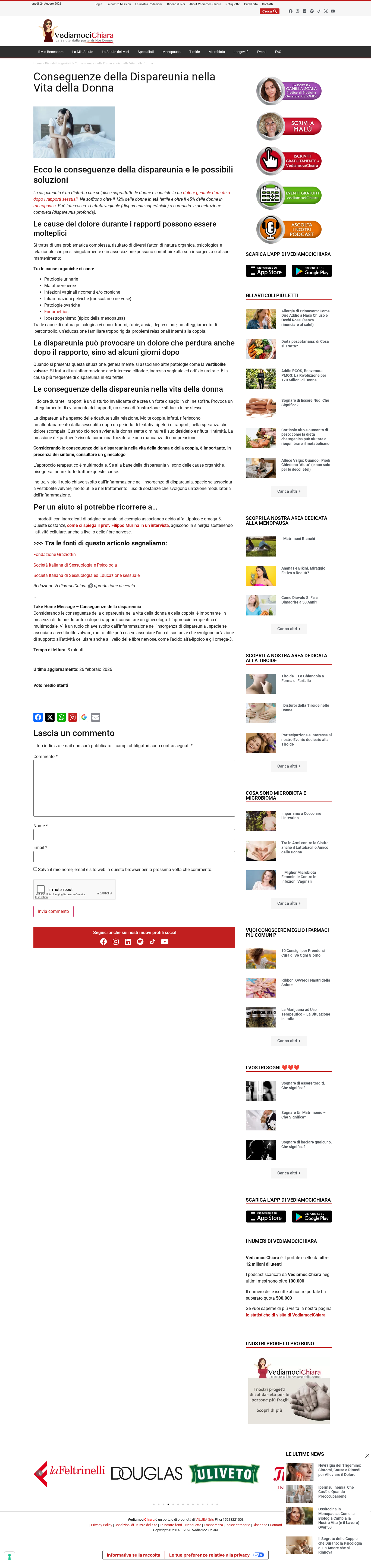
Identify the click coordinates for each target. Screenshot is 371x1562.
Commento (45, 757)
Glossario (260, 1525)
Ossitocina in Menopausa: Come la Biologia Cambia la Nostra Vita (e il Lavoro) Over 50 (338, 1518)
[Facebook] (291, 11)
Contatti (276, 1525)
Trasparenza (213, 1525)
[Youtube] (333, 11)
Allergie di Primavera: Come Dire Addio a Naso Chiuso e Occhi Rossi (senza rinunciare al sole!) (305, 318)
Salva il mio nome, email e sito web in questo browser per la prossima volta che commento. (125, 870)
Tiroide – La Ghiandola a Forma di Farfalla (302, 678)
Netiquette (193, 1525)
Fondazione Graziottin (54, 554)
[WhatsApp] (61, 717)
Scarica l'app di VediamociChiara (288, 254)
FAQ (278, 52)
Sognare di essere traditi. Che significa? (303, 1085)
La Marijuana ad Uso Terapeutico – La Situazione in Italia (305, 1014)
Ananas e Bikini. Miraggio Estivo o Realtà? (303, 570)
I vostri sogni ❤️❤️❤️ (273, 1067)
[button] (289, 491)
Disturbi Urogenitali (58, 63)
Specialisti (146, 52)
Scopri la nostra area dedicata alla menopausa (286, 520)
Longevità (241, 52)
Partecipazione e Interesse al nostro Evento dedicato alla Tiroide (306, 739)
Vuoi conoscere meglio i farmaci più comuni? (287, 932)
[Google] (84, 717)
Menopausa (171, 52)
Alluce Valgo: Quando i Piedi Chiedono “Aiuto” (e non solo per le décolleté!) (305, 465)
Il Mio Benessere (51, 52)
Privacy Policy (101, 1525)
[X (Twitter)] (50, 717)
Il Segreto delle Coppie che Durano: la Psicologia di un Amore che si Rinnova (340, 1545)
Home (37, 63)
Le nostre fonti (171, 1525)
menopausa (44, 205)
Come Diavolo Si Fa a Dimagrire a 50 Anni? (299, 599)
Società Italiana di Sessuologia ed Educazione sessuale (86, 575)
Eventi (261, 52)
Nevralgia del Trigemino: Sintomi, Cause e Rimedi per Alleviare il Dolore (339, 1470)
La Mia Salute (82, 52)
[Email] (95, 717)
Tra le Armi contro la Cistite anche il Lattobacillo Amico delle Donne (305, 847)
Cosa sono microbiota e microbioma (276, 795)
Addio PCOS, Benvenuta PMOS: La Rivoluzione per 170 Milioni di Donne (303, 375)
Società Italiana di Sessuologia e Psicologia (75, 565)
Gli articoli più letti (272, 295)
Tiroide (194, 52)
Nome (40, 826)
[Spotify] (312, 11)
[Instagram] (298, 11)
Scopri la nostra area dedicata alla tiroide (286, 658)
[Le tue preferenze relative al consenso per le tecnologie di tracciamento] (9, 1557)
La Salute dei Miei (115, 52)
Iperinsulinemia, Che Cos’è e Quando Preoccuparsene (336, 1492)
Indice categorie (237, 1525)
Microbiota (217, 52)
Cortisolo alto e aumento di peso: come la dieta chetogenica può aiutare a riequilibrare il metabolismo (305, 437)
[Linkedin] (305, 11)
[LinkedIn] (128, 941)
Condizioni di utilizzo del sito (136, 1525)
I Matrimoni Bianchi (298, 538)
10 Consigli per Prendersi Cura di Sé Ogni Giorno (303, 952)
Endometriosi (57, 311)
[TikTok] (152, 941)
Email (40, 848)
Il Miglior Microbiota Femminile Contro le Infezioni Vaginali (298, 877)
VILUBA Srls (205, 1519)
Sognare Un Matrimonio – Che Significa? (303, 1114)
